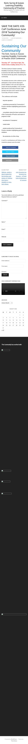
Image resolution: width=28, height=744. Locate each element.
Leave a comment (7, 40)
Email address (5, 260)
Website (4, 236)
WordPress (14, 739)
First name (4, 266)
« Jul (3, 330)
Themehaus (14, 741)
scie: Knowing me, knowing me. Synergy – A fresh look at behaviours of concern (21, 176)
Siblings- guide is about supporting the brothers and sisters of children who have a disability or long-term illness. (7, 178)
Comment (5, 200)
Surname (4, 271)
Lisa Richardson (16, 38)
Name (4, 222)
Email (3, 229)
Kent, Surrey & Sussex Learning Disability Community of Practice (14, 5)
